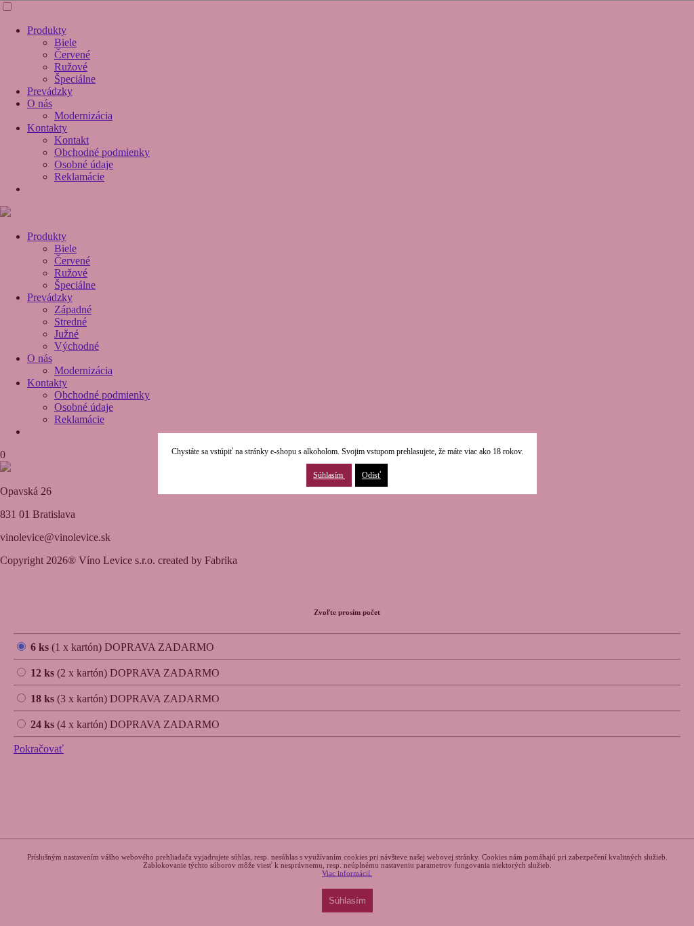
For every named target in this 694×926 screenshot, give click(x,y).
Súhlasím (329, 475)
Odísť (371, 475)
